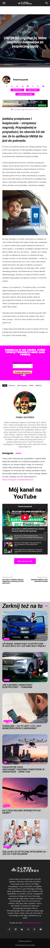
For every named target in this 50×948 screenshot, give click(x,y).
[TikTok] (33, 86)
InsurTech (17, 90)
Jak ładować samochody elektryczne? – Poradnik (17, 686)
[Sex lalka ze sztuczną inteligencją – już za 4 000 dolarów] (25, 834)
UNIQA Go (39, 385)
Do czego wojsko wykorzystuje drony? (21, 811)
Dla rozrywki (8, 721)
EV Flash (6, 639)
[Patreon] (28, 86)
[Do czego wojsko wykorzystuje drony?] (25, 793)
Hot (5, 762)
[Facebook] (7, 86)
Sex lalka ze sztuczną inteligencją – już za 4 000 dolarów (24, 852)
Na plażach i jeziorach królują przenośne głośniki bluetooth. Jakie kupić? (13, 581)
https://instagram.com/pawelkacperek (17, 480)
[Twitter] (38, 86)
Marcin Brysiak (22, 385)
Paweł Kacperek (20, 79)
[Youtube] (43, 86)
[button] (4, 3)
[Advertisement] (25, 10)
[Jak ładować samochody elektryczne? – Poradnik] (25, 667)
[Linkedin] (17, 86)
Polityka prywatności (25, 941)
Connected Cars (25, 94)
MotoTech (32, 90)
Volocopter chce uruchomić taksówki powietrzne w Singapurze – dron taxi (23, 769)
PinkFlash (7, 847)
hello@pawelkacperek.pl (32, 923)
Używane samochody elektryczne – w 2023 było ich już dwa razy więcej (24, 644)
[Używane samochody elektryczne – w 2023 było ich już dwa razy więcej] (25, 626)
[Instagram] (12, 86)
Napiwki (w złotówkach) (22, 363)
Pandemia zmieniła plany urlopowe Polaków (39, 580)
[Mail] (22, 86)
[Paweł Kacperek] (7, 80)
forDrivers (12, 385)
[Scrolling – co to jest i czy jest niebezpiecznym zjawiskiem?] (25, 708)
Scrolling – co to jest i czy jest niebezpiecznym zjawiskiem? (21, 727)
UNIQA (31, 385)
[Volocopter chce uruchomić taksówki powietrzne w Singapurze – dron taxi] (25, 749)
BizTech (6, 805)
